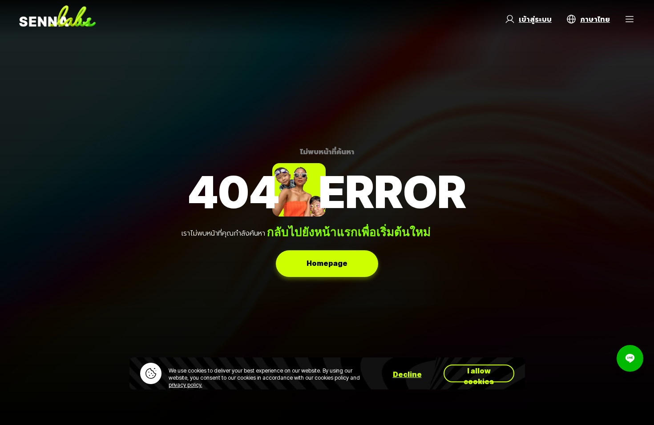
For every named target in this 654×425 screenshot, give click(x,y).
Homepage (327, 263)
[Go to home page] (57, 19)
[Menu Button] (629, 19)
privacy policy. (185, 384)
